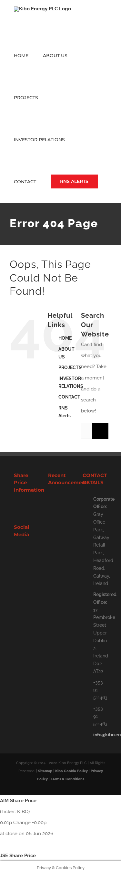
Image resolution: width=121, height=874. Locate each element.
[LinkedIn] (24, 552)
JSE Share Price (18, 855)
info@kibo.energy (100, 734)
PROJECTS (70, 367)
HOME (65, 338)
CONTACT (69, 397)
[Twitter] (16, 552)
